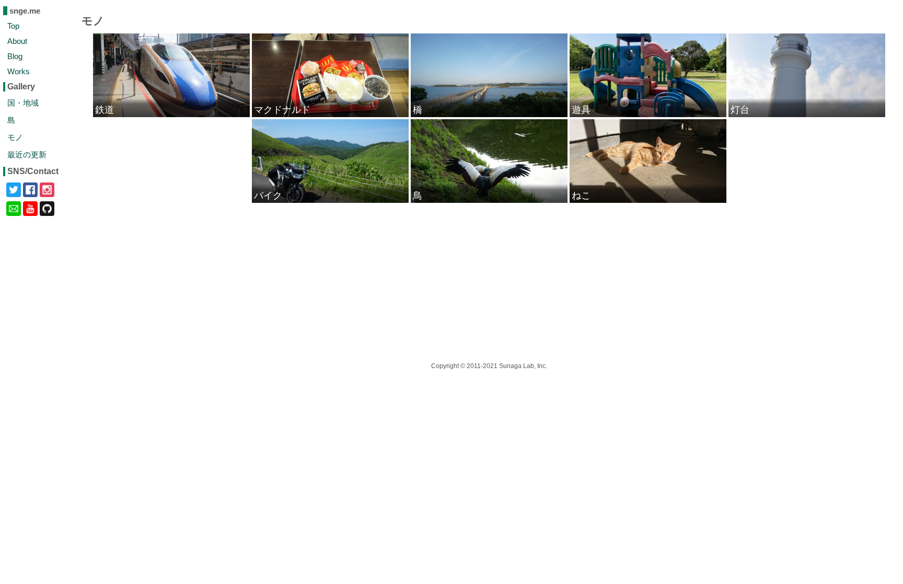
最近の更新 (27, 154)
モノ (15, 137)
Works (18, 71)
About (17, 41)
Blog (14, 56)
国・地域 (23, 102)
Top (13, 25)
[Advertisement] (391, 277)
